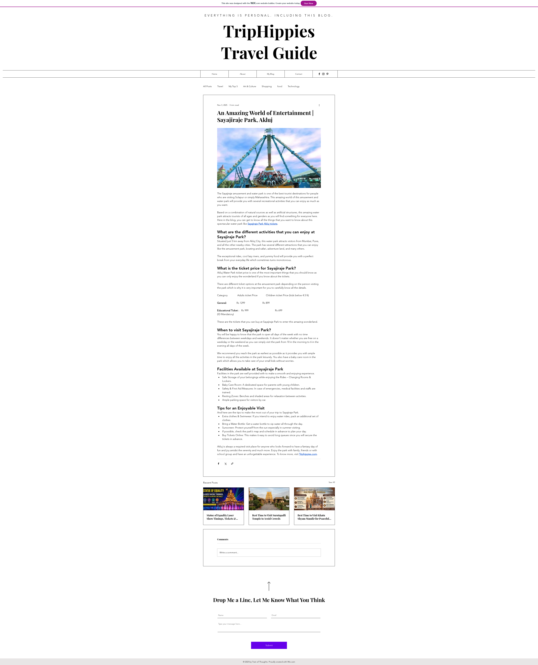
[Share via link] (232, 463)
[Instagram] (323, 73)
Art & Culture (249, 86)
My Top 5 (233, 86)
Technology (293, 86)
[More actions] (319, 105)
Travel (220, 86)
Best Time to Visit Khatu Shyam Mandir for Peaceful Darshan (313, 517)
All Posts (207, 86)
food (279, 86)
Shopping (267, 86)
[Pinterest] (327, 73)
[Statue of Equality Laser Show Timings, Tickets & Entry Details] (223, 499)
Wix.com (291, 662)
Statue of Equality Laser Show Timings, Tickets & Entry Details (221, 517)
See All (332, 482)
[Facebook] (319, 73)
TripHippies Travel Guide (269, 41)
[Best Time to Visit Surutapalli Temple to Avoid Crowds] (269, 499)
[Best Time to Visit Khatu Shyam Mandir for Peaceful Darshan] (314, 499)
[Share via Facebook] (218, 463)
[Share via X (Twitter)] (225, 463)
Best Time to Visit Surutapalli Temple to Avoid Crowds (269, 517)
